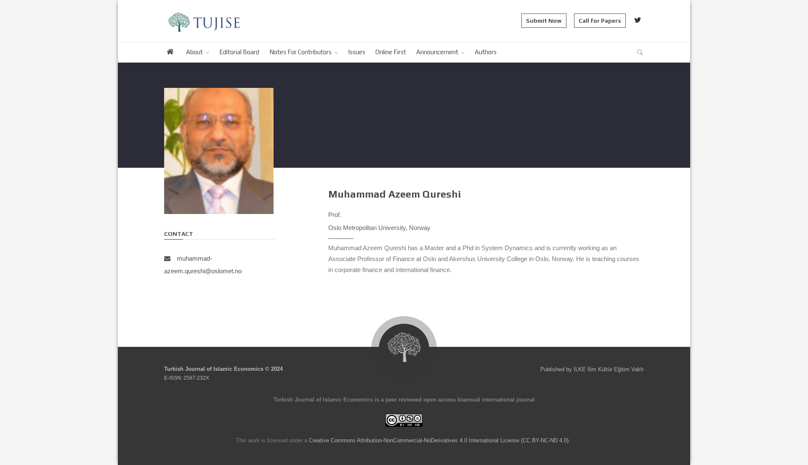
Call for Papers (600, 20)
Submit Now (544, 20)
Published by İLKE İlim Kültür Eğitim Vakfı (592, 369)
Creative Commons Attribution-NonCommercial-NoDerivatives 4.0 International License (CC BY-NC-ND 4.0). (439, 440)
